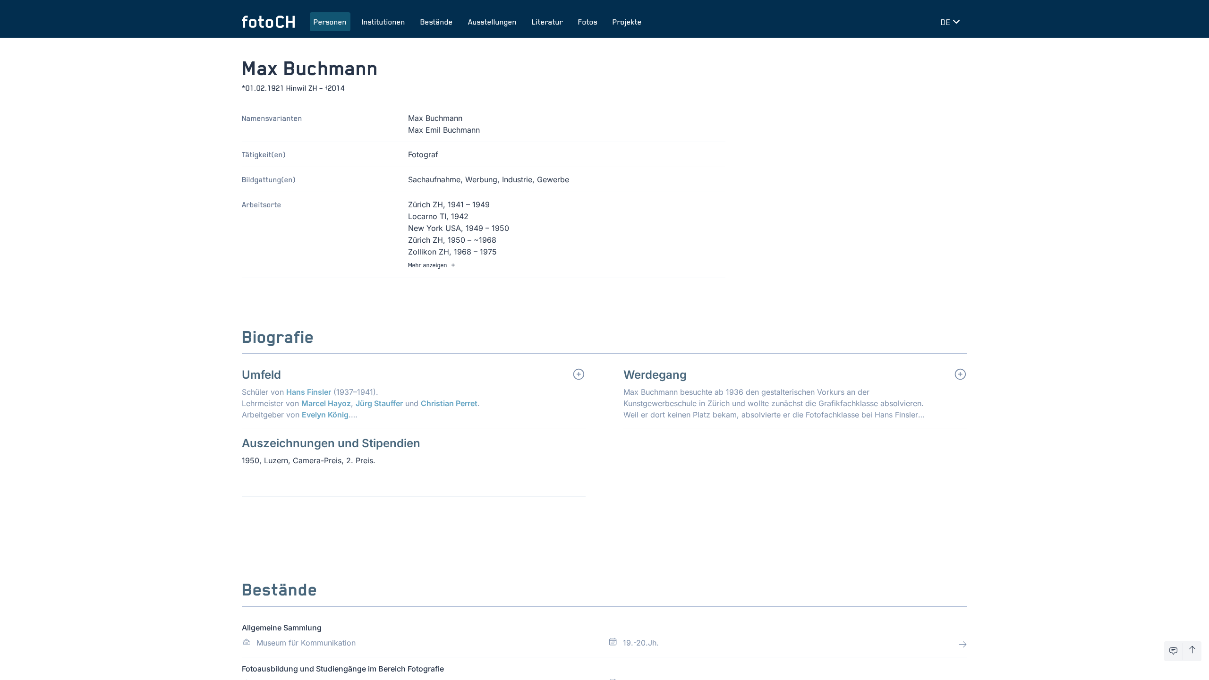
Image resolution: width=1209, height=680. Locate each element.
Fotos (587, 21)
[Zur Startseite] (268, 22)
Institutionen (383, 21)
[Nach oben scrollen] (1192, 651)
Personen (330, 21)
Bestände (436, 21)
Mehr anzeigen (427, 265)
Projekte (627, 21)
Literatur (547, 21)
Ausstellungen (492, 21)
